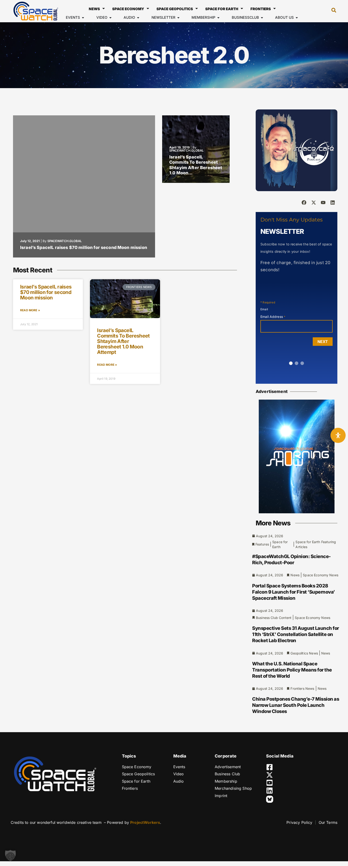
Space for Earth (221, 9)
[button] (331, 11)
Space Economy (128, 9)
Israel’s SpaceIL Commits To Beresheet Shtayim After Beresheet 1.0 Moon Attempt (123, 341)
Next (322, 341)
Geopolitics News (304, 653)
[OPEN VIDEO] (110, 17)
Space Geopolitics (174, 9)
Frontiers (260, 9)
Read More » (30, 310)
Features (262, 544)
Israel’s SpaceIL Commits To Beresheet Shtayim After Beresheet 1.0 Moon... (195, 165)
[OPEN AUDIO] (138, 17)
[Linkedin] (332, 202)
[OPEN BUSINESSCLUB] (262, 17)
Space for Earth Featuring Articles (315, 544)
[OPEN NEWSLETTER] (178, 17)
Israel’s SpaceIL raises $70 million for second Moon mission (83, 247)
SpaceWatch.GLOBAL (64, 241)
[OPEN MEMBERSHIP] (218, 17)
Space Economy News (320, 575)
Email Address (272, 317)
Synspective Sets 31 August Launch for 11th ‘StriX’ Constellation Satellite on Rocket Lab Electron (295, 634)
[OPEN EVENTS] (83, 17)
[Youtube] (323, 202)
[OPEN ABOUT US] (297, 17)
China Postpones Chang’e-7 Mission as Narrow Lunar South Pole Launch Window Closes (295, 705)
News (94, 9)
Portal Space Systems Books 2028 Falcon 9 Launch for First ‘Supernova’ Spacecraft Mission (293, 592)
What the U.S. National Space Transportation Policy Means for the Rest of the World (292, 670)
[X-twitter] (313, 202)
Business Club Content (273, 618)
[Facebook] (304, 202)
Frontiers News (302, 688)
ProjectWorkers (145, 822)
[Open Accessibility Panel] (338, 435)
